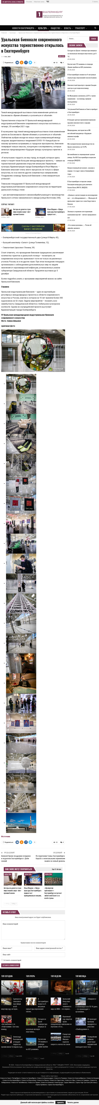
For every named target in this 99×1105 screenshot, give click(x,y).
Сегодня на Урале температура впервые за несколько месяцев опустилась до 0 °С (82, 53)
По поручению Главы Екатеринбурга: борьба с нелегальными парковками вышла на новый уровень (50, 858)
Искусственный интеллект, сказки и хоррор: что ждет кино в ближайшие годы (81, 170)
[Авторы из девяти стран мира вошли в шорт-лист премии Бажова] (6, 212)
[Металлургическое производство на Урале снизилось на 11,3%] (61, 987)
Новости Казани (93, 1078)
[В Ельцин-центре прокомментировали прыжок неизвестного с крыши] (37, 987)
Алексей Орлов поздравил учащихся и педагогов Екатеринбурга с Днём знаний (16, 858)
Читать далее (73, 1102)
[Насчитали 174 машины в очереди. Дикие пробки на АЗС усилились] (31, 1041)
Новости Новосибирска (77, 1078)
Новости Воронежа (29, 1080)
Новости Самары (82, 1080)
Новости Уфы (70, 1080)
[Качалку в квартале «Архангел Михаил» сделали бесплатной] (86, 987)
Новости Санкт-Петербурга (10, 1078)
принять (60, 1102)
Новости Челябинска (19, 1082)
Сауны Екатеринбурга (56, 1085)
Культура (42, 28)
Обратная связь (39, 2)
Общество (55, 28)
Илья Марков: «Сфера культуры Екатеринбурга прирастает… (56, 212)
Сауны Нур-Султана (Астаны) (86, 1082)
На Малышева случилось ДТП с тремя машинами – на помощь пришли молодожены (81, 98)
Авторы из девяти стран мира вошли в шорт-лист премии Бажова (22, 212)
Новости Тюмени (60, 1078)
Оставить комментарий (12, 960)
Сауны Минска (69, 1082)
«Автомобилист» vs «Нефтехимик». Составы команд (10, 1026)
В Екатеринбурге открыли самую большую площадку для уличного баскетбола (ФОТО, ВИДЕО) (79, 184)
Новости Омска (43, 1080)
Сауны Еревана (41, 1085)
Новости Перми (34, 1082)
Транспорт (80, 28)
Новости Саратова (57, 1080)
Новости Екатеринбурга (23, 28)
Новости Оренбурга (28, 1078)
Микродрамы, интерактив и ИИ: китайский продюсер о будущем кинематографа (79, 133)
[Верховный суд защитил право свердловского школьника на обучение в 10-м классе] (56, 1019)
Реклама (29, 2)
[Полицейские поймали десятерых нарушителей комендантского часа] (80, 1039)
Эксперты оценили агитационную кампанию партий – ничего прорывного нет (81, 214)
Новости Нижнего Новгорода (52, 1082)
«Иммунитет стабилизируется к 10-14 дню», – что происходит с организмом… (86, 1005)
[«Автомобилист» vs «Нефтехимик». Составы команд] (6, 1019)
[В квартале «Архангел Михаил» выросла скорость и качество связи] (56, 1037)
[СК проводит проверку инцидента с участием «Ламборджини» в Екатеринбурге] (80, 1021)
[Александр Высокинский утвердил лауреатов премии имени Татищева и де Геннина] (6, 1039)
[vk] (47, 2)
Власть (67, 28)
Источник (5, 836)
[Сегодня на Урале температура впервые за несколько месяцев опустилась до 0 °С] (31, 1021)
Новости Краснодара (45, 1078)
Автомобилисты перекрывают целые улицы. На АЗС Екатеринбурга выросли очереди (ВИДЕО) (81, 157)
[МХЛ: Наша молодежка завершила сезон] (12, 987)
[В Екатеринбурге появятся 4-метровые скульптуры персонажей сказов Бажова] (31, 1001)
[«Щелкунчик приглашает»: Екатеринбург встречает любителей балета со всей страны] (53, 879)
